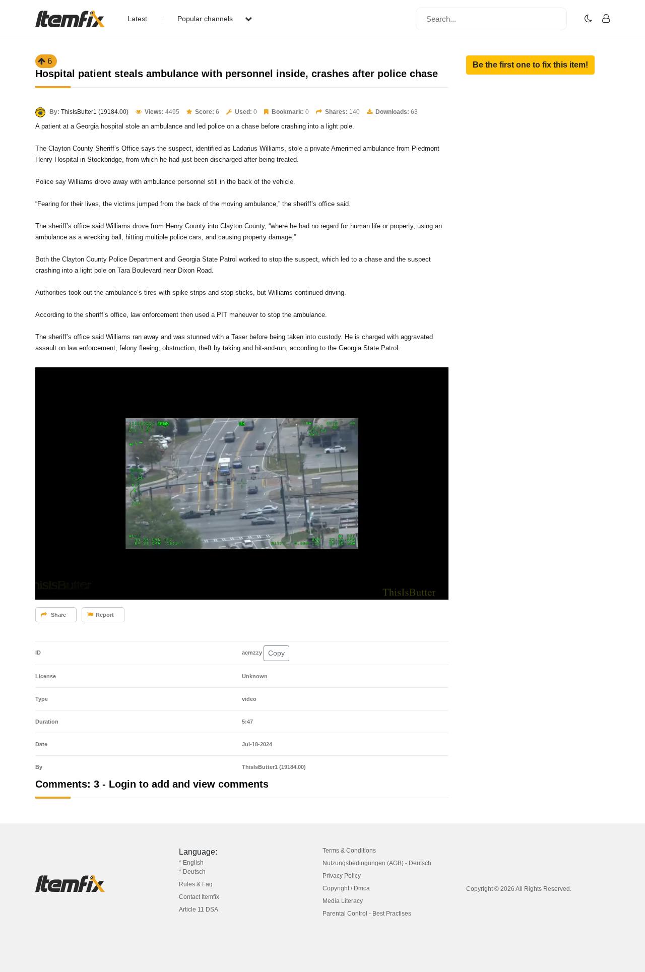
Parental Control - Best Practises (366, 913)
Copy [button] (276, 653)
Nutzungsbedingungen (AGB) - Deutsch (376, 863)
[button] (530, 65)
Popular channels (206, 19)
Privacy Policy (341, 875)
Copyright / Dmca (346, 888)
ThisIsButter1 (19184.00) (94, 111)
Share (57, 615)
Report (105, 615)
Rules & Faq (196, 884)
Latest (137, 19)
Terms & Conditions (349, 850)
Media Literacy (342, 900)
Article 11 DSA (198, 909)
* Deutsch (192, 871)
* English (191, 862)
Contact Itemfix (199, 896)
